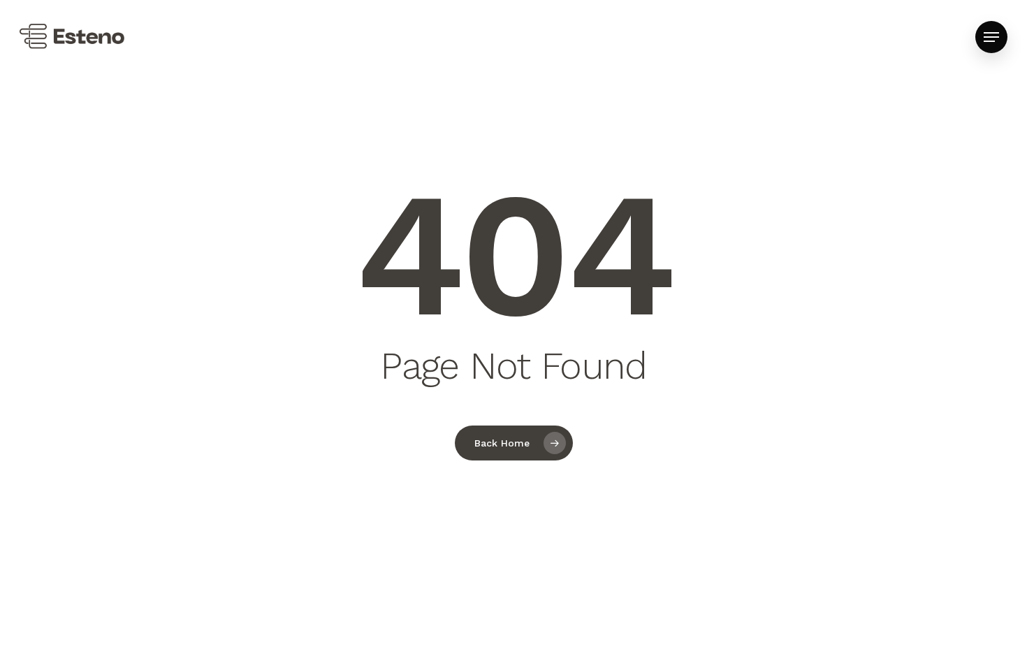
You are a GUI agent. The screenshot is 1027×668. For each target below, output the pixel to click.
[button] (991, 37)
